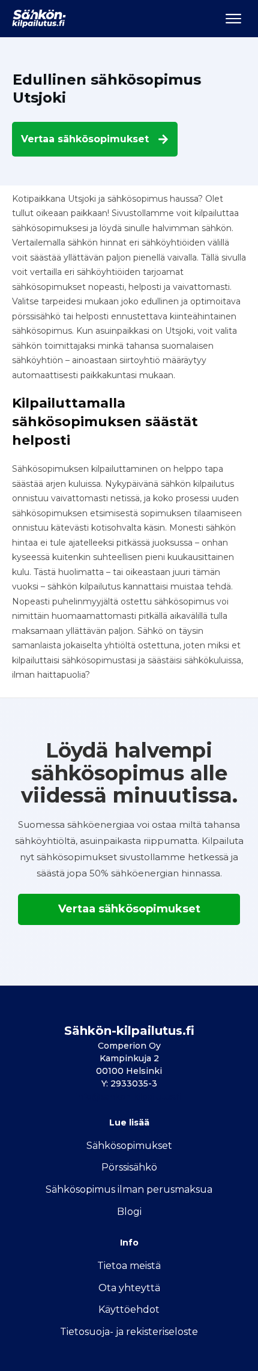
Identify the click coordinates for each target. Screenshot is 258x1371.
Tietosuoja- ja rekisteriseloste (129, 1331)
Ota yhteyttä (129, 1288)
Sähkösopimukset (129, 1145)
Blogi (129, 1211)
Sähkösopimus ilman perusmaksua (129, 1189)
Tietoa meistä (129, 1265)
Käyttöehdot (129, 1309)
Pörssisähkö (129, 1167)
